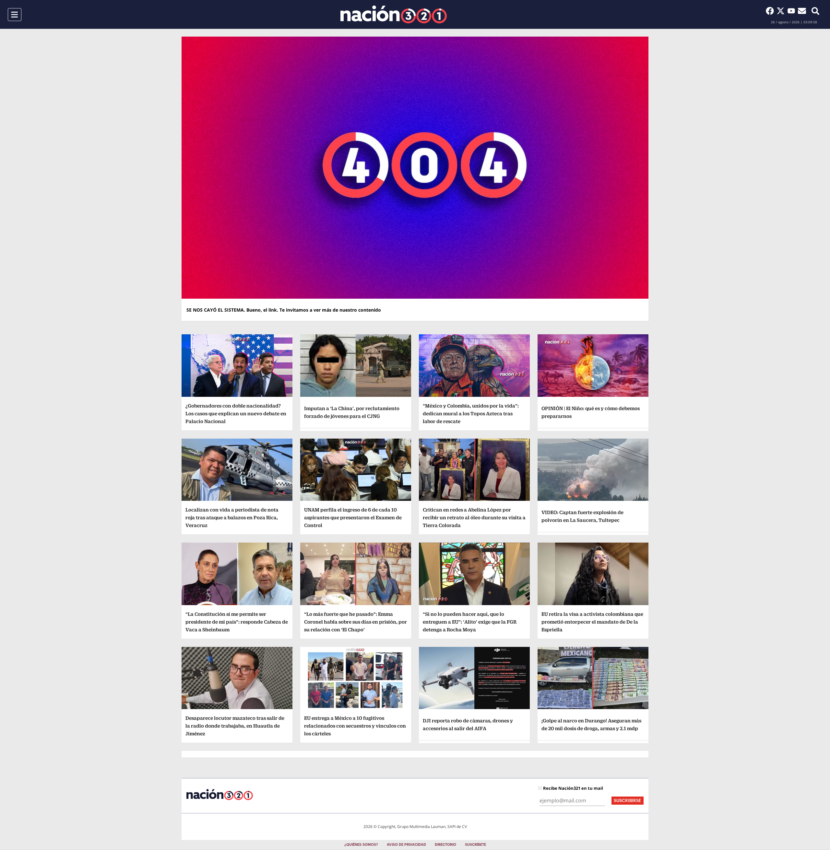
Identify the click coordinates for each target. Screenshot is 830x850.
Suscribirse (627, 800)
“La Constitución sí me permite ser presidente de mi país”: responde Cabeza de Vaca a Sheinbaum (236, 621)
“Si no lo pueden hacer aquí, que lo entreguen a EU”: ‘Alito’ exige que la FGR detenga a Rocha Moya (469, 621)
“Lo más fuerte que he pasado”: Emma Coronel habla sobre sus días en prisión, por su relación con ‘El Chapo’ (355, 621)
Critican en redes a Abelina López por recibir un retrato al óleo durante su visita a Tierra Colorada (474, 517)
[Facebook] (771, 10)
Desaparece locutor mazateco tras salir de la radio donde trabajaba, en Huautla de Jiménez (234, 725)
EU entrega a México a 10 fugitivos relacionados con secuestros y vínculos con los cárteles (355, 725)
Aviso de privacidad (406, 844)
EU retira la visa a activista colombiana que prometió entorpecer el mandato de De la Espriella (592, 621)
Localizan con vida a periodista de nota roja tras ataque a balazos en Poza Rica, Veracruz (232, 517)
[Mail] (802, 10)
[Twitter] (782, 10)
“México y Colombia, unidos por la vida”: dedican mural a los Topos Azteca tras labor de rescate (471, 413)
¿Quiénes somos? (361, 844)
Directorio (445, 844)
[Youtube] (792, 10)
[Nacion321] (393, 14)
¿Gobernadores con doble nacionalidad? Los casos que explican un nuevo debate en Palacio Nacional (235, 413)
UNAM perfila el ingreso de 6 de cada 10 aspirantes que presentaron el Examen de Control (353, 517)
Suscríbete (475, 844)
